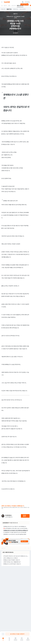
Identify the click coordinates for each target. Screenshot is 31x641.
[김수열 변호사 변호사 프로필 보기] (2, 515)
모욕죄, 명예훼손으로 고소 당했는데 (10, 558)
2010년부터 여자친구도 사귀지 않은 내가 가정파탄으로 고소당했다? (16, 556)
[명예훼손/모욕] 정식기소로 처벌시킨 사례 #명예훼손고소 (14, 526)
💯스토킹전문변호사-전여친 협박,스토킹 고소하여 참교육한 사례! (16, 528)
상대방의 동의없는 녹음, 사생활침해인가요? (12, 562)
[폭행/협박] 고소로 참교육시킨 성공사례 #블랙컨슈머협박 (14, 534)
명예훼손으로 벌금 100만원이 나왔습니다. (11, 560)
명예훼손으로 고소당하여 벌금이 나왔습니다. (12, 564)
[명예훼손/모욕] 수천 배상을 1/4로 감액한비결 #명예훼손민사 (15, 530)
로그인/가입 (27, 2)
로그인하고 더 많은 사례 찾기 (17, 634)
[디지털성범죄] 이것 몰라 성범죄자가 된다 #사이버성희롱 (14, 532)
